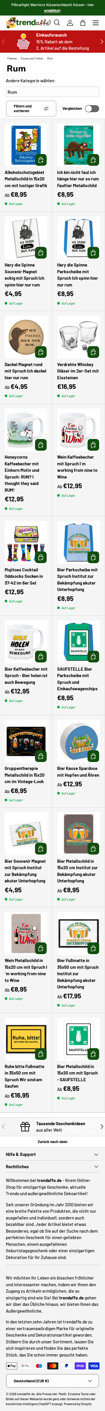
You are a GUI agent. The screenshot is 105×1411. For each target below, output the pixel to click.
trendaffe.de (26, 1394)
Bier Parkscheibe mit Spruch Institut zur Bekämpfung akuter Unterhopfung (77, 579)
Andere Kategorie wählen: (30, 80)
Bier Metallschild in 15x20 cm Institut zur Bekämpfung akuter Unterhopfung (77, 871)
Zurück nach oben (52, 1141)
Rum (50, 58)
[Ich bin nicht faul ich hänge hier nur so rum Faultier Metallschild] (78, 145)
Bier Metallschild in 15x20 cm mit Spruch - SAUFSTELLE (77, 1073)
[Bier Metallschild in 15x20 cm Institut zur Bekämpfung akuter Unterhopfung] (78, 833)
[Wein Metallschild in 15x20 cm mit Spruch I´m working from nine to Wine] (26, 933)
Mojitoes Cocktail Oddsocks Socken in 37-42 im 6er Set (24, 576)
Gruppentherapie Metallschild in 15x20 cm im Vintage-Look (25, 775)
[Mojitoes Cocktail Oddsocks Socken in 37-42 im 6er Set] (26, 542)
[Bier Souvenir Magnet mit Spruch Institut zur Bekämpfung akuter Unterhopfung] (26, 833)
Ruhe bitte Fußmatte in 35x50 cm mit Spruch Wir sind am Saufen (24, 1076)
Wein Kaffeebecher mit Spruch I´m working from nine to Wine (77, 466)
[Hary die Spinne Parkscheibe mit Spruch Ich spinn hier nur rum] (78, 237)
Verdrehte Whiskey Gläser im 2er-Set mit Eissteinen (78, 371)
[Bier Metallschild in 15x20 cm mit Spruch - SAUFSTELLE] (78, 1039)
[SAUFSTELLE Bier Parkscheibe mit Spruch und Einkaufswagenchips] (78, 641)
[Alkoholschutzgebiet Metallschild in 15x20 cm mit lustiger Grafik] (26, 145)
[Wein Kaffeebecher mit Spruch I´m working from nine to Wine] (78, 430)
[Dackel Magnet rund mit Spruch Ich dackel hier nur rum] (26, 337)
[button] (82, 22)
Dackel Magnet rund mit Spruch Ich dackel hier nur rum (25, 371)
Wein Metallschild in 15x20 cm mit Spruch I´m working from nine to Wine (26, 970)
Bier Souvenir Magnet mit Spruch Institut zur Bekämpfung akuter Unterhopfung (25, 871)
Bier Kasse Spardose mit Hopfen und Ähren (78, 772)
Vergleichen (72, 108)
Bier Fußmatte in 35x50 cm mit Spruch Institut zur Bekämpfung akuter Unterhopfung (78, 973)
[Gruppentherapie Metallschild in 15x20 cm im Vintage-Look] (26, 741)
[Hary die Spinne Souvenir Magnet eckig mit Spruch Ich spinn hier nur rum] (26, 237)
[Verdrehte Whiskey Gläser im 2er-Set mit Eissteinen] (78, 337)
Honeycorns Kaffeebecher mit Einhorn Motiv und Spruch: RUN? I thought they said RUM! (22, 473)
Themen (12, 58)
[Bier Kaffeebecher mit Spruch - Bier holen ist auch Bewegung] (26, 641)
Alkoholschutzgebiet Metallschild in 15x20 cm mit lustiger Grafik (26, 179)
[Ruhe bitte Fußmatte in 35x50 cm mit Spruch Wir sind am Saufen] (26, 1039)
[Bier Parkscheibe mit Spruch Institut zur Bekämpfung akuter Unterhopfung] (78, 542)
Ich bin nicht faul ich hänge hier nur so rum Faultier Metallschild (78, 179)
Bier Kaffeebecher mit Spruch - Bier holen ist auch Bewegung (26, 675)
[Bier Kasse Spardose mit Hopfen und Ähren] (78, 741)
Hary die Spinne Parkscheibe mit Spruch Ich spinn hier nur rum (77, 274)
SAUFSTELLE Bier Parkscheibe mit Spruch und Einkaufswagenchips (77, 678)
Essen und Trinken (32, 58)
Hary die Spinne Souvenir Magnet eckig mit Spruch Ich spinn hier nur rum (24, 274)
